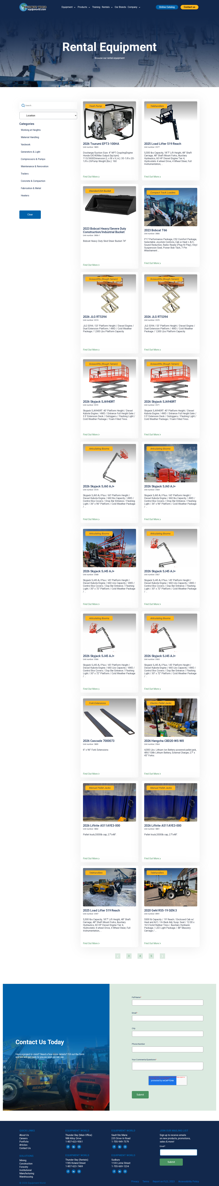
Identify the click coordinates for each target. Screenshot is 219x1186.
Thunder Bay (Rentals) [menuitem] (76, 1159)
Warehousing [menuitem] (26, 1176)
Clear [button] (30, 214)
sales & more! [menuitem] (167, 1141)
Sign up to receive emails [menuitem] (173, 1135)
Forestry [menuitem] (23, 1166)
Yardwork (25, 144)
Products (82, 7)
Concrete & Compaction (33, 181)
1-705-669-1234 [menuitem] (120, 1166)
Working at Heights (31, 130)
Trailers (25, 173)
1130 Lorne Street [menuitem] (120, 1163)
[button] (34, 7)
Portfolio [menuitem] (24, 1141)
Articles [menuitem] (23, 1144)
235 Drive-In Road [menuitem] (120, 1138)
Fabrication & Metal (31, 188)
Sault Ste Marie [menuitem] (119, 1135)
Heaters (25, 195)
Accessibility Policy (188, 1181)
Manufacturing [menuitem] (26, 1173)
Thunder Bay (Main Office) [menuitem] (78, 1135)
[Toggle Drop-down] (74, 7)
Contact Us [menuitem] (25, 1148)
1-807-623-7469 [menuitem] (74, 1166)
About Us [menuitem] (24, 1135)
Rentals (106, 7)
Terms (146, 1181)
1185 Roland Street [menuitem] (75, 1163)
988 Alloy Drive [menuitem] (73, 1138)
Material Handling (30, 137)
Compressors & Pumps (33, 159)
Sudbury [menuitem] (115, 1159)
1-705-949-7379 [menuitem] (120, 1141)
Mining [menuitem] (22, 1160)
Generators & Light (30, 151)
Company (132, 7)
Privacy (135, 1181)
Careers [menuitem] (23, 1138)
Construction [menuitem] (25, 1163)
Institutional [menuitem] (25, 1170)
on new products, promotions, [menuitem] (175, 1138)
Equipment (67, 7)
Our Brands (120, 7)
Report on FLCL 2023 (164, 1181)
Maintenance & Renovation (34, 166)
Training (96, 7)
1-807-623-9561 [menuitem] (74, 1141)
